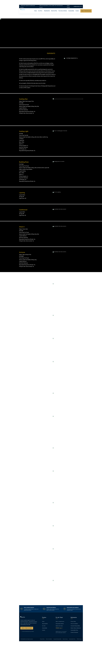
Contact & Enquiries (74, 632)
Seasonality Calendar (60, 623)
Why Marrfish (47, 10)
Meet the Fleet (54, 10)
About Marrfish (45, 623)
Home (35, 10)
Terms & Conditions (74, 623)
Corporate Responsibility (75, 625)
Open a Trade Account (86, 10)
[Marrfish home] (26, 11)
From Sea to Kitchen (62, 10)
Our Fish (40, 10)
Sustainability (71, 10)
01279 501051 (68, 6)
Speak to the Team (59, 625)
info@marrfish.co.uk (78, 6)
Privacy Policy (73, 621)
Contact (77, 10)
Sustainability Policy (74, 630)
